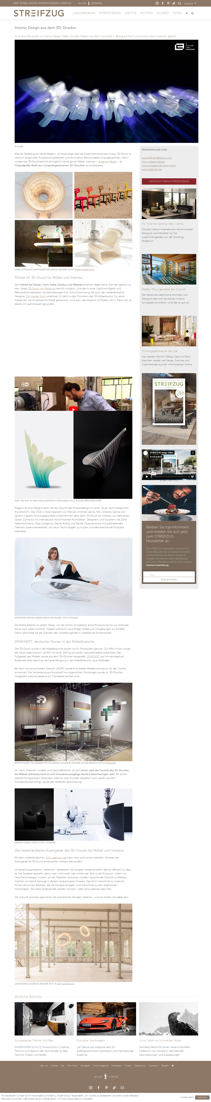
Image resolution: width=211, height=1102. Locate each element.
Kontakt (128, 1066)
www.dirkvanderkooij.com (157, 158)
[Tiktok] (114, 1087)
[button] (192, 13)
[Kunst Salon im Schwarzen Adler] (168, 1018)
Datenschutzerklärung (157, 565)
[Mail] (122, 1087)
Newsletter (85, 1066)
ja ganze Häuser (107, 161)
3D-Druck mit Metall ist (41, 288)
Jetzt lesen (169, 435)
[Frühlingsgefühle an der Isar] (169, 317)
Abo (62, 1066)
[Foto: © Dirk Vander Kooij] (73, 905)
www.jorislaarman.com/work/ (159, 165)
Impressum (153, 1066)
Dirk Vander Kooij (85, 270)
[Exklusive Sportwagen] (106, 1018)
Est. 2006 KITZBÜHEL (106, 1077)
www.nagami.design (153, 162)
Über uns (44, 1066)
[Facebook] (98, 1087)
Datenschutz (140, 1066)
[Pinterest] (106, 1087)
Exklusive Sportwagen (91, 1040)
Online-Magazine (101, 1066)
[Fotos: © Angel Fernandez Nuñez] (73, 412)
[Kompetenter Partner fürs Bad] (44, 1018)
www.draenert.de (152, 169)
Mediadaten (116, 1066)
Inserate (54, 1066)
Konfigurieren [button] (187, 1097)
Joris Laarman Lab (56, 857)
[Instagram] (90, 1087)
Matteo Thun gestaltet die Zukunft (164, 289)
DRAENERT (93, 656)
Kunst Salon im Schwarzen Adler (160, 1040)
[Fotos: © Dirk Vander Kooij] (44, 195)
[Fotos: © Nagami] (73, 539)
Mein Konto (72, 1066)
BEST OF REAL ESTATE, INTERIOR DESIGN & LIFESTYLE (58, 3)
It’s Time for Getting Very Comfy (162, 224)
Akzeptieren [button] (202, 1097)
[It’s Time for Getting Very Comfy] (169, 190)
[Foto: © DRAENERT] (73, 684)
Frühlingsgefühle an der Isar (160, 351)
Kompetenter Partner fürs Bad (34, 1040)
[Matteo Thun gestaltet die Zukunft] (169, 256)
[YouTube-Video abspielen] (73, 410)
